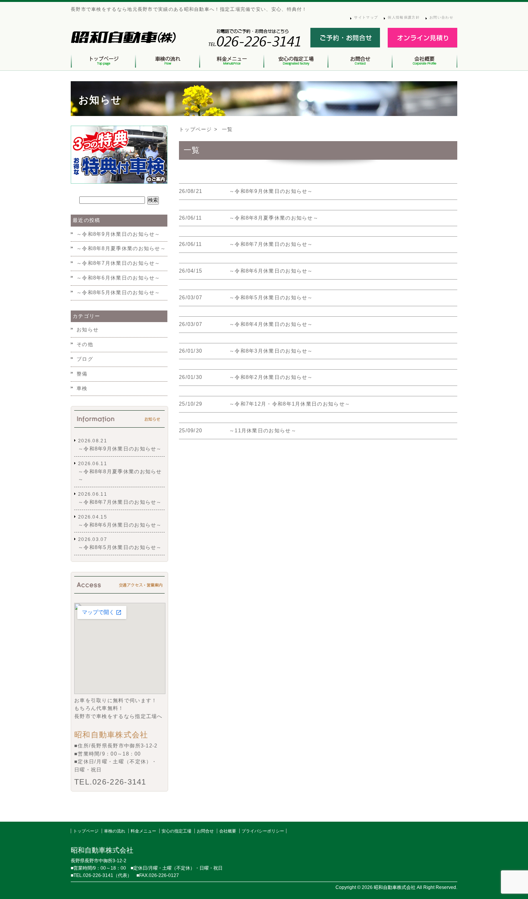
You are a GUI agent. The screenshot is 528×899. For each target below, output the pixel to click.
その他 (85, 344)
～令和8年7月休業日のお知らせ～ (271, 244)
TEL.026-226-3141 (110, 782)
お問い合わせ (441, 17)
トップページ (195, 129)
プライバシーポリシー (263, 831)
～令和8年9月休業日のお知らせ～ (271, 191)
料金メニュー (143, 831)
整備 (82, 374)
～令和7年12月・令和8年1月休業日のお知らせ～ (289, 404)
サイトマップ (366, 17)
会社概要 (227, 831)
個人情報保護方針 (403, 17)
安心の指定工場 (176, 831)
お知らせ (88, 330)
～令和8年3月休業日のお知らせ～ (271, 351)
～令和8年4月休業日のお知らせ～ (271, 324)
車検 (82, 388)
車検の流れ (114, 831)
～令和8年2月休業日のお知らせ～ (271, 377)
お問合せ (205, 831)
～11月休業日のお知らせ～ (262, 430)
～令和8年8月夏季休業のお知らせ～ (274, 218)
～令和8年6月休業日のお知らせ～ (271, 271)
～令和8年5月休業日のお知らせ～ (271, 297)
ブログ (85, 359)
